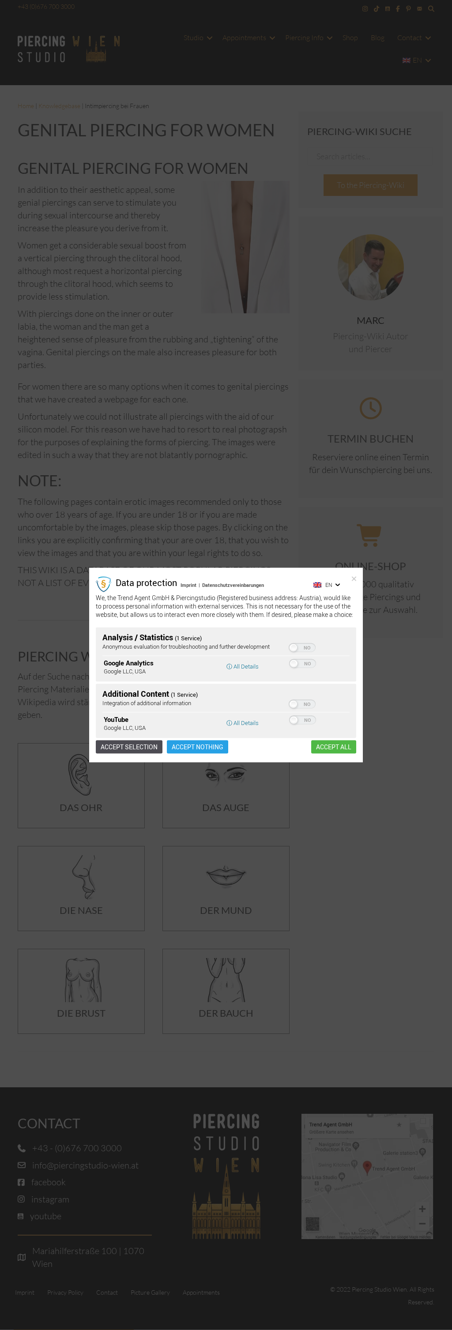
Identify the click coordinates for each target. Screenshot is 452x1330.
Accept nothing (197, 747)
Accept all (333, 747)
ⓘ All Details (242, 666)
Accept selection (129, 747)
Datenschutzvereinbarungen (233, 585)
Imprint (188, 585)
